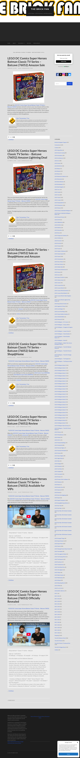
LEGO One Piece (58, 468)
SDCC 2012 (57, 596)
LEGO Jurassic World (59, 288)
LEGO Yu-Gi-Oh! (58, 588)
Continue (11, 139)
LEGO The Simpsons (59, 559)
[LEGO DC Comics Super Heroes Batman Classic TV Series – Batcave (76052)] (28, 430)
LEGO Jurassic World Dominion (61, 290)
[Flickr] (14, 137)
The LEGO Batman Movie (60, 638)
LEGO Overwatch (58, 474)
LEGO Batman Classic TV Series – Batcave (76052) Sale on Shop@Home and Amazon (28, 253)
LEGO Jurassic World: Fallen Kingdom (63, 295)
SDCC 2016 (57, 606)
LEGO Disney (57, 208)
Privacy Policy (41, 716)
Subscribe (63, 61)
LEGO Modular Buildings (60, 442)
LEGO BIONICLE (58, 166)
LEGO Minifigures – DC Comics (61, 322)
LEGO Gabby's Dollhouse (60, 251)
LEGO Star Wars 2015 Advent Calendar (63, 526)
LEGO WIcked (58, 580)
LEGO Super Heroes (59, 541)
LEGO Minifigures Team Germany (62, 425)
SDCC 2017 (57, 609)
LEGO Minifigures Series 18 (60, 386)
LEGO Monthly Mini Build (60, 450)
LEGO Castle (57, 192)
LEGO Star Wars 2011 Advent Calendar (63, 510)
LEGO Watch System (59, 575)
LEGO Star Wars (58, 508)
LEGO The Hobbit (58, 551)
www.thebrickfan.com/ (13, 134)
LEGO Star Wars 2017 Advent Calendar (63, 530)
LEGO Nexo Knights (59, 455)
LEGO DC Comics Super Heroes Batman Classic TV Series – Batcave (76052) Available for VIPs (27, 484)
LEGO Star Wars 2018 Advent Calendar (63, 534)
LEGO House (57, 272)
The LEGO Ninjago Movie (60, 647)
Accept (68, 754)
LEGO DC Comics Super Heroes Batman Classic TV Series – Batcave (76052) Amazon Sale (27, 62)
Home (9, 43)
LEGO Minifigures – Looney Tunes (62, 331)
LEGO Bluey (57, 168)
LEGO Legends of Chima (60, 306)
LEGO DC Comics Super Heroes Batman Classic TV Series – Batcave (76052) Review (27, 420)
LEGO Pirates (57, 476)
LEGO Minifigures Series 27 (60, 409)
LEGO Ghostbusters (59, 259)
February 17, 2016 (12, 492)
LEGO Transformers (59, 564)
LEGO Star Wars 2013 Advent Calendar (63, 518)
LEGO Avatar (57, 163)
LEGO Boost (57, 173)
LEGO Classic (57, 197)
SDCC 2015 (57, 603)
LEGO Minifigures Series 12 (60, 370)
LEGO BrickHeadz (58, 184)
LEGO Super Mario (59, 543)
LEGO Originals (58, 471)
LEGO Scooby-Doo (59, 487)
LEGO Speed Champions (60, 500)
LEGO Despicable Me (59, 202)
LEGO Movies (58, 453)
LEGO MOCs (57, 440)
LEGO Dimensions (59, 205)
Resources (21, 43)
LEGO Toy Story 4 (58, 562)
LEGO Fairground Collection (61, 235)
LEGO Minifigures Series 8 (60, 420)
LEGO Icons (57, 274)
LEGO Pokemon (58, 482)
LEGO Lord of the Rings (60, 311)
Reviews (29, 43)
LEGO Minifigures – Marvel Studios (62, 333)
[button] (77, 742)
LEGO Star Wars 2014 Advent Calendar (63, 522)
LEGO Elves (57, 232)
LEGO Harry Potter (59, 261)
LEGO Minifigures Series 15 (60, 378)
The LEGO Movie (58, 640)
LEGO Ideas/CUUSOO (59, 277)
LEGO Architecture (59, 158)
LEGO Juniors (58, 282)
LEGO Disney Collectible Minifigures (62, 210)
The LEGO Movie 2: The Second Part (62, 643)
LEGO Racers (57, 484)
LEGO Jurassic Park (59, 285)
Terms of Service (34, 716)
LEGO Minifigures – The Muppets (62, 358)
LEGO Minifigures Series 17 (60, 383)
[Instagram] (12, 137)
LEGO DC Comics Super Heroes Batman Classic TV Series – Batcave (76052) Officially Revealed (27, 596)
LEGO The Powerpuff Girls (60, 556)
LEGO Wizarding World (60, 583)
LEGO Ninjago (58, 463)
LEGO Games (57, 256)
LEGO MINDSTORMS (59, 316)
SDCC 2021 (57, 619)
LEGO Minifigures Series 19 (60, 388)
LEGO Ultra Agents (59, 569)
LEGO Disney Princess (59, 217)
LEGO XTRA (57, 585)
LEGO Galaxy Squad (59, 253)
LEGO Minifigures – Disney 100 (61, 324)
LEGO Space (57, 497)
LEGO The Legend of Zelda (60, 554)
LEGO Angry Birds (58, 150)
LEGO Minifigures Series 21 (60, 394)
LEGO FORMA (58, 238)
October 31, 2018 (12, 160)
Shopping (57, 635)
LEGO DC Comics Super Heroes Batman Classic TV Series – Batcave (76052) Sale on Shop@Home (27, 349)
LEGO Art (57, 160)
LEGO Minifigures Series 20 (60, 391)
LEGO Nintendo (58, 466)
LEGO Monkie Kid (58, 445)
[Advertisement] (40, 32)
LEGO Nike (57, 461)
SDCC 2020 (57, 617)
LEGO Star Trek (58, 505)
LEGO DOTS (57, 219)
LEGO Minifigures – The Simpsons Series (63, 361)
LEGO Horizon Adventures (60, 269)
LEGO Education (58, 230)
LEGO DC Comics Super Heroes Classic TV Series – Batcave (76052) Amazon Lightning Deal (27, 154)
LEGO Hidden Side (59, 266)
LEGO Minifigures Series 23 (60, 399)
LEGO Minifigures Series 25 (60, 404)
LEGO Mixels (57, 437)
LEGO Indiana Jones (59, 280)
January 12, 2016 (12, 604)
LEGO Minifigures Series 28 (60, 412)
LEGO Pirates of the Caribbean (61, 479)
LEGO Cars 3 (57, 189)
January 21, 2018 (12, 259)
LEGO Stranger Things (59, 538)
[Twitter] (10, 137)
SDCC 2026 (57, 632)
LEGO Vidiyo (57, 572)
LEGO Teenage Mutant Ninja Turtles (62, 548)
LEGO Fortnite (58, 243)
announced (25, 435)
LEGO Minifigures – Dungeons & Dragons (63, 327)
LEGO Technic (58, 546)
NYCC (56, 593)
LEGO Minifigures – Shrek (60, 340)
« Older (11, 700)
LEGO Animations (58, 155)
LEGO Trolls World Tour (60, 567)
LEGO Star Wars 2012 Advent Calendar (63, 514)
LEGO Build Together (59, 187)
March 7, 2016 (11, 426)
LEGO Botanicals (58, 179)
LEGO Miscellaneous (59, 434)
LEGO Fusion (57, 248)
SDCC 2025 (57, 630)
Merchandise (36, 43)
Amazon (20, 309)
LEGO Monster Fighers (60, 447)
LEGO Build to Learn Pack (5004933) (23, 374)
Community (57, 145)
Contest (56, 147)
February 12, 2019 (12, 68)
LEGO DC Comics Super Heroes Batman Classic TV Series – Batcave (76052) (30, 499)
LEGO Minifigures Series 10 (60, 365)
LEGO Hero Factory (59, 264)
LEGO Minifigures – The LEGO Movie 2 (63, 350)
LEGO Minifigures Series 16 (60, 381)
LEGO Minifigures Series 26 (60, 407)
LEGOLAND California (59, 590)
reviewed (18, 380)
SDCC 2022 (57, 622)
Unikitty (56, 649)
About (14, 43)
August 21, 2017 (11, 357)
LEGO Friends (58, 246)
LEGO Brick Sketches (59, 181)
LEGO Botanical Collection (60, 176)
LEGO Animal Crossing (59, 152)
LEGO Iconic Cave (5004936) (42, 373)
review (18, 314)
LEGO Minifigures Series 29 (60, 415)
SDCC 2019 (57, 614)
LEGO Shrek (57, 492)
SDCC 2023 (57, 625)
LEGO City (57, 194)
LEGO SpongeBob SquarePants (61, 503)
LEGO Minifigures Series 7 (60, 417)
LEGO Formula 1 (58, 240)
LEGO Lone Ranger (59, 308)
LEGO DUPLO (58, 225)
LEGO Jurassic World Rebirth (61, 293)
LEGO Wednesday (59, 577)
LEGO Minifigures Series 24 (60, 402)
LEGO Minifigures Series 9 (60, 423)
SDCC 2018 (57, 611)
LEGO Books (57, 171)
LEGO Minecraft (58, 319)
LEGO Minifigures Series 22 (60, 396)
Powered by (60, 66)
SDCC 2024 (57, 627)
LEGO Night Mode (59, 458)
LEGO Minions (58, 432)
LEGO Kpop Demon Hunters (61, 303)
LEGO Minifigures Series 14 (60, 375)
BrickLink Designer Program (61, 142)
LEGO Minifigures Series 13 (60, 373)
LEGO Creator (58, 200)
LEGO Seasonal (58, 489)
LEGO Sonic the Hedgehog (60, 495)
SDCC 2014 (57, 601)
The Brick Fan (40, 9)
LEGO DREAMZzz (58, 222)
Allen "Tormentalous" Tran (25, 68)
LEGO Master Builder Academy (61, 314)
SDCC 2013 (57, 598)
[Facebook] (8, 137)
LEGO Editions (58, 227)
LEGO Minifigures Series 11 (60, 367)
